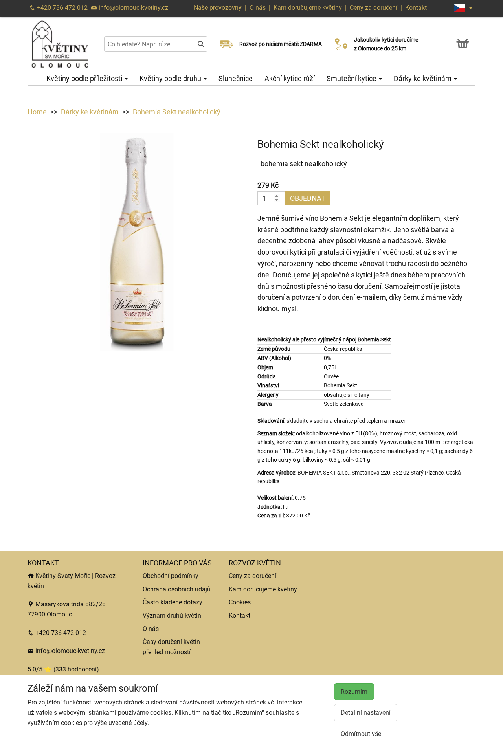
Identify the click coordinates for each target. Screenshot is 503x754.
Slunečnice (235, 78)
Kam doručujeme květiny (308, 7)
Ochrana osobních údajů (177, 589)
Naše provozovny (218, 7)
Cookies (240, 602)
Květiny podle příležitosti (85, 78)
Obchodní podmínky (170, 576)
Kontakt (416, 7)
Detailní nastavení (366, 712)
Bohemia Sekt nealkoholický (176, 112)
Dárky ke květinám (423, 78)
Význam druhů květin (172, 615)
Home (37, 112)
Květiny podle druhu (171, 78)
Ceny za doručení (373, 7)
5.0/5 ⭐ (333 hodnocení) (63, 669)
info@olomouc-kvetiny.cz (132, 7)
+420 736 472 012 (61, 7)
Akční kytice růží (289, 78)
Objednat (307, 198)
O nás (258, 7)
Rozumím (354, 691)
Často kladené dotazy (172, 602)
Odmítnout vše (361, 733)
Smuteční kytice (352, 78)
